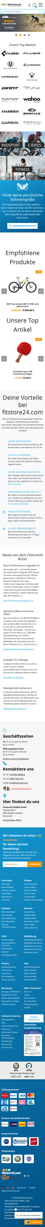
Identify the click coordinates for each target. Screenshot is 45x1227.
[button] (4, 291)
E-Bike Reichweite (8, 1004)
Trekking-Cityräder (8, 890)
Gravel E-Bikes (29, 887)
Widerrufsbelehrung (9, 1026)
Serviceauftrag (30, 1001)
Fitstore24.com (26, 1197)
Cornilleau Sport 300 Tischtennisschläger (22, 372)
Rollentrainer (6, 897)
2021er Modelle (30, 973)
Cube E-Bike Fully (31, 928)
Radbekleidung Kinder (33, 946)
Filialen (27, 995)
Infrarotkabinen (7, 976)
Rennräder (5, 884)
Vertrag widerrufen (33, 1018)
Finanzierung (6, 1041)
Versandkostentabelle (18, 504)
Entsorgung (6, 1029)
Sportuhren (6, 973)
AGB (3, 1023)
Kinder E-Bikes (30, 893)
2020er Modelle (30, 970)
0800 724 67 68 (16, 778)
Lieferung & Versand (9, 1032)
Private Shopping (31, 1004)
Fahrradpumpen (8, 921)
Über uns (27, 992)
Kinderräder (6, 893)
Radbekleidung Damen (33, 940)
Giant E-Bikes (29, 924)
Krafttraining (6, 970)
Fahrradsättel (6, 948)
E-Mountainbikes (31, 884)
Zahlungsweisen (8, 1019)
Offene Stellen (30, 998)
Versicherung (6, 1047)
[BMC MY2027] (29, 35)
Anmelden (34, 864)
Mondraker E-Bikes (31, 921)
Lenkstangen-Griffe (9, 955)
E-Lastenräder (29, 897)
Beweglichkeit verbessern (15, 708)
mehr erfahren (14, 484)
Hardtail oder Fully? (9, 995)
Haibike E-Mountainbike (33, 900)
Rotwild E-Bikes (30, 915)
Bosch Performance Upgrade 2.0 (18, 600)
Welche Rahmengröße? (10, 998)
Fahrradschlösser (8, 912)
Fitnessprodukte (30, 979)
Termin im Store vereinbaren (16, 758)
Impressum (21, 1187)
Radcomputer (6, 915)
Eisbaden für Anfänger (13, 677)
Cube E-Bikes (29, 912)
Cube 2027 (5, 900)
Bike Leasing (6, 1044)
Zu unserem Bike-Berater (22, 226)
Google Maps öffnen (12, 820)
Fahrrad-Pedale (7, 940)
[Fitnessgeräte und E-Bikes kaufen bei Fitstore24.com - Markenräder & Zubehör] (11, 4)
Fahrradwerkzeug (8, 918)
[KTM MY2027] (20, 35)
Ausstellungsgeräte (32, 967)
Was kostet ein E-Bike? (10, 1001)
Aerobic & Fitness (8, 979)
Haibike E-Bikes (30, 918)
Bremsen (5, 952)
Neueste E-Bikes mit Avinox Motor (18, 649)
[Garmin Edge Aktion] (25, 35)
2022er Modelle (30, 976)
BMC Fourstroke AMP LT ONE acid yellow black (23, 305)
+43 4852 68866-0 (17, 774)
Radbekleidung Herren (33, 943)
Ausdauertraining (8, 967)
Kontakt (27, 1007)
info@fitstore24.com (18, 783)
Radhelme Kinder (31, 952)
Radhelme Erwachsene (33, 949)
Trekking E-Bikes (30, 890)
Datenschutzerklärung (10, 1191)
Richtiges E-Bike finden (10, 992)
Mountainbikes (7, 887)
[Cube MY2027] (16, 35)
